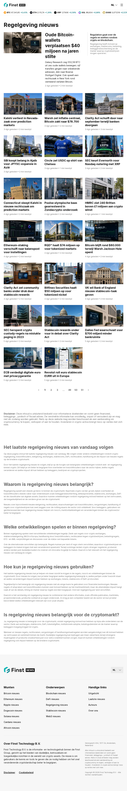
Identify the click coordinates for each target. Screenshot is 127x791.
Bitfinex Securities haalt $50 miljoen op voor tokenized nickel (60, 291)
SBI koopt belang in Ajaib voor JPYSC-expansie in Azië (20, 164)
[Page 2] (88, 390)
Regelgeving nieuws (57, 705)
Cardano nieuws (12, 722)
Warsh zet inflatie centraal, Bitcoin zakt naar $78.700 (62, 120)
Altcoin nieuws (12, 727)
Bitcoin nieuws (12, 693)
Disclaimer (9, 772)
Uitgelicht (93, 693)
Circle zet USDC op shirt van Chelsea (63, 162)
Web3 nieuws (53, 716)
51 (82, 390)
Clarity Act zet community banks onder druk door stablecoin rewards (21, 291)
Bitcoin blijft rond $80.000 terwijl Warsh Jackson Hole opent (103, 249)
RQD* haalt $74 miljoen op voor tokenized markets (62, 247)
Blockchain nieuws (56, 693)
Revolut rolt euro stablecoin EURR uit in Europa (63, 374)
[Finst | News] (14, 5)
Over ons (93, 710)
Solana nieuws (11, 716)
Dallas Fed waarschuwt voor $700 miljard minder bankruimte (104, 333)
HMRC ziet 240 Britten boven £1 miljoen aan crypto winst (104, 206)
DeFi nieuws (52, 699)
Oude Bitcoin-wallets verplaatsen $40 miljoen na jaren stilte (62, 45)
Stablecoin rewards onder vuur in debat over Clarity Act (61, 333)
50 (75, 390)
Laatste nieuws (96, 699)
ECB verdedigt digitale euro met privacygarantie (22, 374)
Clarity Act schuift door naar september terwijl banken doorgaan (104, 122)
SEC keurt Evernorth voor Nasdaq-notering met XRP (102, 162)
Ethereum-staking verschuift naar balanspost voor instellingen (22, 249)
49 (69, 390)
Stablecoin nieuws (56, 710)
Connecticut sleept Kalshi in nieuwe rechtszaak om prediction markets (23, 206)
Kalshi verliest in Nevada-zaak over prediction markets (21, 122)
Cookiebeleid (26, 772)
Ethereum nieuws (13, 699)
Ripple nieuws (11, 705)
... (63, 390)
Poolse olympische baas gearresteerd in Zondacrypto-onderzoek (61, 206)
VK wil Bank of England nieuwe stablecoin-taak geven (101, 291)
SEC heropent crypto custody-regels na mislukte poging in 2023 (22, 333)
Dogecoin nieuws (13, 710)
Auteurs (92, 705)
